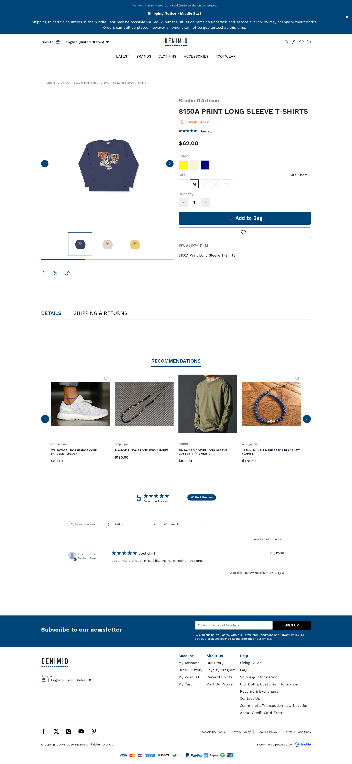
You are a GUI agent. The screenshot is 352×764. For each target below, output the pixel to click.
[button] (294, 43)
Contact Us (250, 698)
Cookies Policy (267, 731)
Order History (190, 670)
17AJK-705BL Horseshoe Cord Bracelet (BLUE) (74, 452)
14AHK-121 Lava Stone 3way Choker (142, 450)
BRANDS (143, 56)
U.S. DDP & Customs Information (269, 684)
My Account (188, 663)
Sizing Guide (251, 663)
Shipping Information (258, 677)
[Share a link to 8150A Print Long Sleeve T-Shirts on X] (55, 273)
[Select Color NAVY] (205, 165)
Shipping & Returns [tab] (100, 313)
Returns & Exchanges (259, 691)
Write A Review (202, 497)
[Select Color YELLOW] (183, 165)
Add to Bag (248, 218)
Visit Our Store (220, 684)
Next (170, 165)
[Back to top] (343, 740)
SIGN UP (292, 625)
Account (186, 656)
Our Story (215, 663)
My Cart (185, 684)
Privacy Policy (289, 634)
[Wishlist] (106, 378)
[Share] (67, 273)
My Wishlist (188, 677)
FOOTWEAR (226, 56)
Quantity (186, 194)
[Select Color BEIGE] (194, 165)
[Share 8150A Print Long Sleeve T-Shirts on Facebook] (43, 273)
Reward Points (220, 677)
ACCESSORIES (196, 56)
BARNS (183, 444)
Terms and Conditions (258, 634)
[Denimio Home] (176, 42)
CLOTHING (167, 56)
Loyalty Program (221, 670)
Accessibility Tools (212, 731)
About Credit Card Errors (262, 713)
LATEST (122, 56)
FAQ (243, 670)
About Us (215, 656)
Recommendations (176, 361)
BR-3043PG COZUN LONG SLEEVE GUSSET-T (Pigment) (202, 452)
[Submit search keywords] (287, 43)
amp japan (58, 444)
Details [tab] (51, 313)
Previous (44, 165)
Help (244, 656)
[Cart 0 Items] (309, 43)
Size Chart (298, 175)
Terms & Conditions (297, 731)
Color (183, 156)
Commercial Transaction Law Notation (274, 706)
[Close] (347, 17)
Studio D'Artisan (199, 101)
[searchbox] (88, 524)
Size (182, 175)
